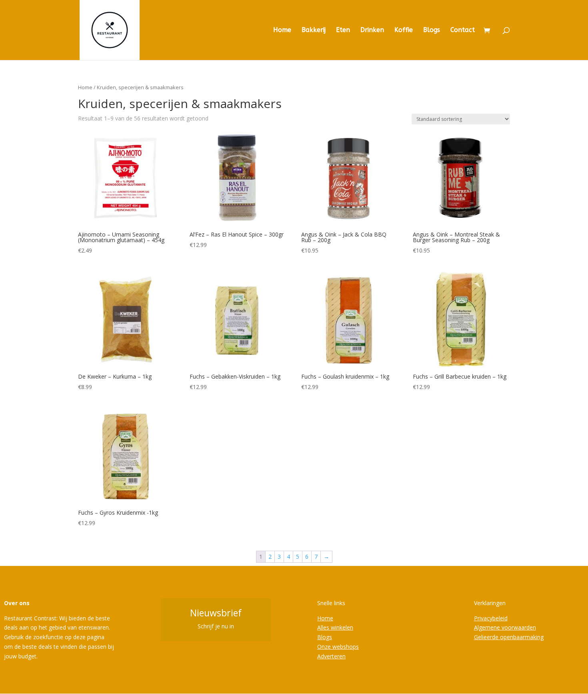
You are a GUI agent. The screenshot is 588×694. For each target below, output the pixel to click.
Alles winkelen (335, 627)
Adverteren (331, 656)
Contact (462, 30)
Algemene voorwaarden (505, 627)
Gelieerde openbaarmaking (509, 637)
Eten (343, 30)
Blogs (431, 30)
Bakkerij (314, 30)
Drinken (372, 30)
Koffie (403, 30)
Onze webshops (338, 646)
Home (282, 30)
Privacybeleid (491, 618)
